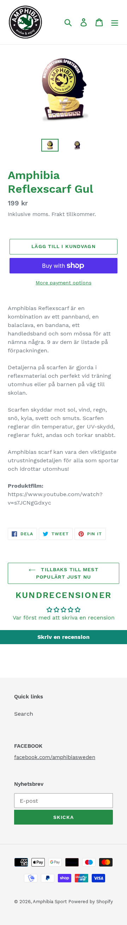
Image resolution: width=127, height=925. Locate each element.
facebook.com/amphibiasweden (54, 757)
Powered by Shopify (90, 901)
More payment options (63, 282)
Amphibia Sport (50, 901)
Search (23, 713)
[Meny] (114, 22)
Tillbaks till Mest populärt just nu (67, 573)
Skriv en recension (63, 637)
